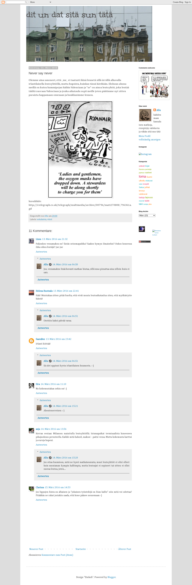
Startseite (81, 549)
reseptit (146, 184)
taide (147, 201)
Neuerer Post (36, 549)
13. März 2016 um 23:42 (58, 339)
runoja (145, 204)
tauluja (142, 197)
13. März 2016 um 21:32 (55, 239)
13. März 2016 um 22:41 (66, 291)
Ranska (142, 169)
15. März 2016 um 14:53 (57, 487)
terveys (142, 191)
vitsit (49, 219)
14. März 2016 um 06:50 (65, 264)
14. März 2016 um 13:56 (53, 429)
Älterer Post (124, 549)
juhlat (147, 187)
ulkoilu (142, 180)
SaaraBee (40, 339)
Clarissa (40, 487)
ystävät (142, 166)
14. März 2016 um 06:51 (65, 316)
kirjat (147, 166)
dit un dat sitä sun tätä (69, 14)
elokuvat (149, 181)
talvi (141, 204)
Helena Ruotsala (44, 291)
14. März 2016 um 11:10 (53, 384)
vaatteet (148, 172)
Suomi (149, 177)
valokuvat (143, 194)
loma (142, 176)
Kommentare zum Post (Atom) (57, 555)
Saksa (141, 187)
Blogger (112, 577)
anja (38, 429)
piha (150, 204)
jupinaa (141, 173)
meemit (141, 201)
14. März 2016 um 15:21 (65, 406)
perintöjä (148, 169)
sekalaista (41, 219)
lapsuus (149, 197)
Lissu (38, 239)
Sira (38, 384)
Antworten (41, 252)
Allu (46, 264)
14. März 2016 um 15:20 (65, 458)
